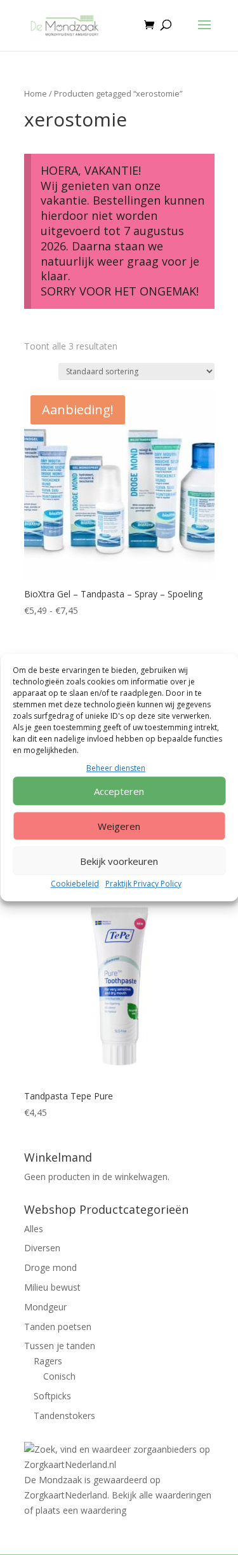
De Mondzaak (53, 1480)
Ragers (48, 1361)
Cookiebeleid (75, 884)
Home (35, 93)
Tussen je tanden (59, 1346)
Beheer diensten (115, 768)
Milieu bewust (52, 1287)
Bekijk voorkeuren (119, 861)
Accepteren (119, 791)
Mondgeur (45, 1307)
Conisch (59, 1376)
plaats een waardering (81, 1510)
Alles (33, 1229)
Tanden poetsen (57, 1327)
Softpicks (52, 1396)
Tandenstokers (64, 1415)
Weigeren (119, 826)
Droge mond (50, 1267)
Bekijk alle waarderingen (161, 1495)
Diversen (42, 1248)
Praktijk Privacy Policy (143, 884)
